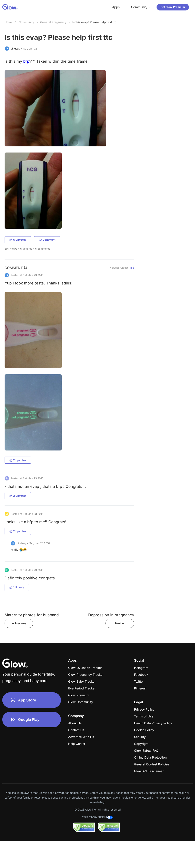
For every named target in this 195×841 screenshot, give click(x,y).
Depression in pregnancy (111, 615)
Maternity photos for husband (32, 615)
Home (9, 22)
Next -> (119, 623)
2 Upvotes (19, 460)
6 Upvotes (19, 239)
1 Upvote (18, 587)
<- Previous (19, 623)
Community (26, 22)
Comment (49, 239)
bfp (26, 61)
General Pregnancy (53, 22)
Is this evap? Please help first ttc (94, 22)
